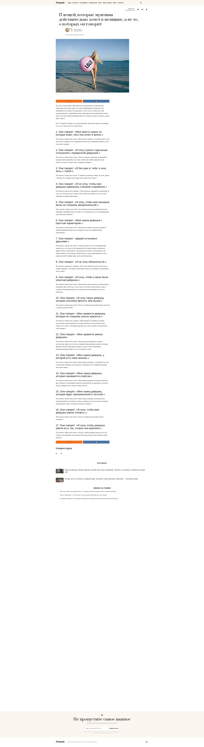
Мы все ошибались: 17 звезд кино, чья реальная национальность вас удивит (83, 495)
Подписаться (113, 728)
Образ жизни (107, 2)
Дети (100, 2)
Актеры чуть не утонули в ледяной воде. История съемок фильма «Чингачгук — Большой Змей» (101, 479)
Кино (114, 2)
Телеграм (138, 9)
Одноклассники (146, 9)
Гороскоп (121, 2)
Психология (93, 2)
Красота (75, 2)
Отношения (83, 2)
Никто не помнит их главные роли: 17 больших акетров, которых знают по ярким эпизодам (88, 491)
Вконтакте (142, 9)
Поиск (141, 2)
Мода (69, 2)
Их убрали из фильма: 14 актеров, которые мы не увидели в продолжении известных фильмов (89, 498)
